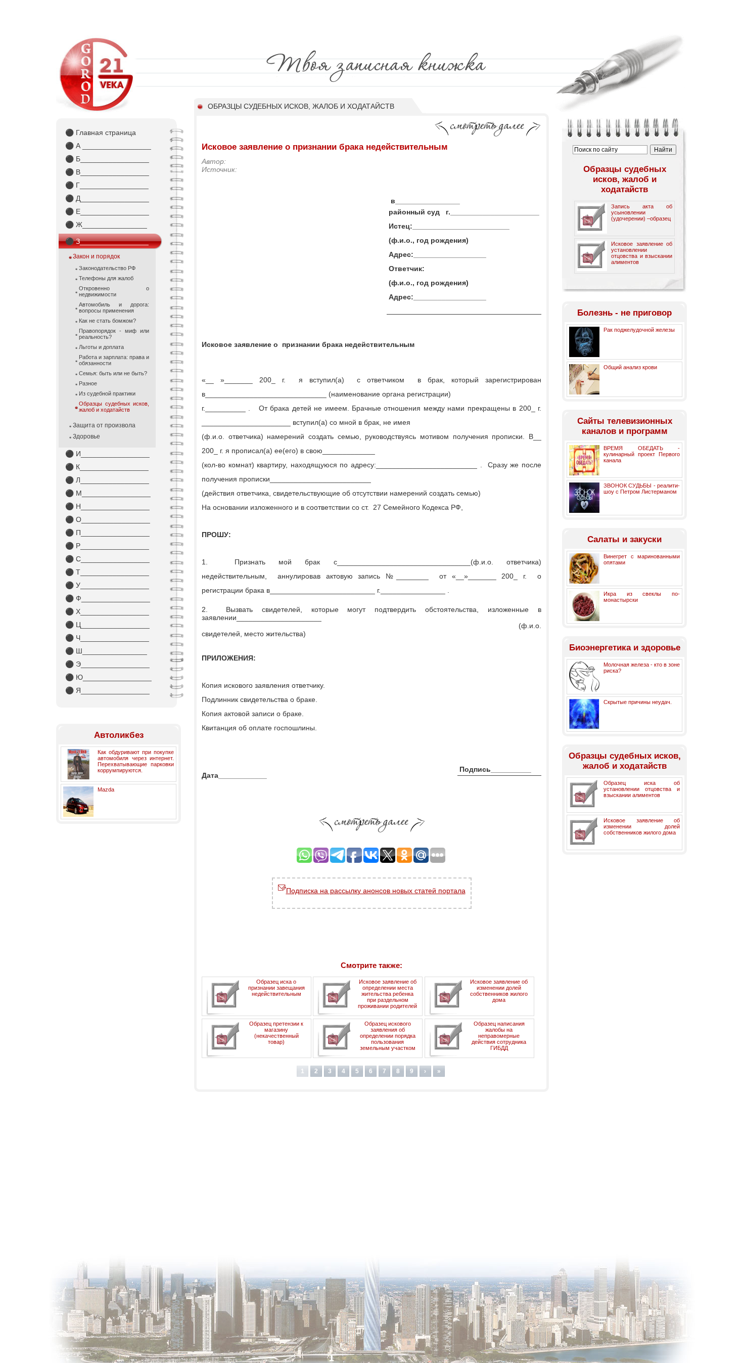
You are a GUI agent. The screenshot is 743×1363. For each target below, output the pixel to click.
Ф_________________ (107, 598)
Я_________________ (107, 690)
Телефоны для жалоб (106, 278)
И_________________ (107, 454)
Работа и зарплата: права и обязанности (114, 360)
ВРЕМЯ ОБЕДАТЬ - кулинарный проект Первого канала (641, 454)
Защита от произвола (104, 425)
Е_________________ (107, 211)
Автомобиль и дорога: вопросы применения (114, 307)
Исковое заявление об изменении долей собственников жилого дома (499, 991)
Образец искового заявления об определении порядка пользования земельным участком (387, 1036)
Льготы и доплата (101, 347)
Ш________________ (106, 651)
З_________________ (107, 241)
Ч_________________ (107, 638)
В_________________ (107, 172)
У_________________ (107, 585)
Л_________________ (107, 480)
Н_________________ (107, 506)
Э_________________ (107, 664)
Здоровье (86, 436)
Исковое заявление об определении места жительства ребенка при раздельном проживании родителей (387, 994)
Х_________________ (107, 611)
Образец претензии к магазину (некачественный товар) (276, 1033)
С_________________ (107, 559)
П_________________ (107, 533)
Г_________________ (107, 185)
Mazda (106, 789)
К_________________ (107, 467)
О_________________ (107, 519)
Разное (88, 383)
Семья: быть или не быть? (113, 373)
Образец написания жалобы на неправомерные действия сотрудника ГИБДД (499, 1036)
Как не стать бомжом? (107, 321)
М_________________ (108, 493)
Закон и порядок (96, 256)
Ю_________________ (108, 677)
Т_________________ (107, 572)
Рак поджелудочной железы (639, 330)
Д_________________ (107, 198)
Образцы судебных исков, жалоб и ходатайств (114, 407)
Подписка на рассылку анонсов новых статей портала (376, 891)
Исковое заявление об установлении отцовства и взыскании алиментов (641, 253)
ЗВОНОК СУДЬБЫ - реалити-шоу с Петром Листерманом (641, 488)
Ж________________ (106, 225)
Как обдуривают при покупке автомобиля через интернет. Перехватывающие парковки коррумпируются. (136, 761)
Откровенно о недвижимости (114, 291)
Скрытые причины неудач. (637, 702)
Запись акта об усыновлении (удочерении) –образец (641, 212)
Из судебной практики (107, 393)
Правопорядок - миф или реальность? (114, 334)
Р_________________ (107, 546)
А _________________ (108, 146)
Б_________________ (107, 159)
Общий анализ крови (630, 367)
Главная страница (100, 132)
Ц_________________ (107, 625)
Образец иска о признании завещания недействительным (276, 988)
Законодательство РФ (107, 268)
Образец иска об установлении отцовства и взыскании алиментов (641, 789)
